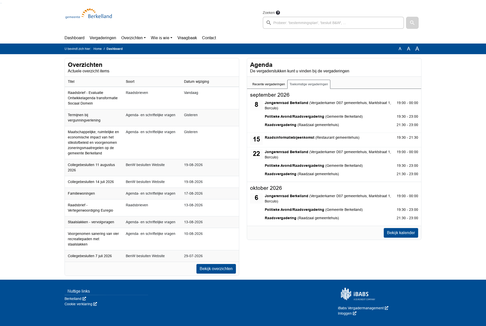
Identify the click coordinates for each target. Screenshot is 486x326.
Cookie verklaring (81, 304)
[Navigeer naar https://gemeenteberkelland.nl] (89, 19)
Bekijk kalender (401, 233)
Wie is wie (160, 38)
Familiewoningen (81, 193)
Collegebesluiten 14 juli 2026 (91, 182)
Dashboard (75, 38)
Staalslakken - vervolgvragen (91, 222)
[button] (412, 23)
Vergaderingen (103, 38)
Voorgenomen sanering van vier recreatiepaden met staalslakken (93, 239)
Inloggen (347, 313)
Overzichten (132, 38)
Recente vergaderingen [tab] (268, 84)
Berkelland (75, 299)
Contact (209, 38)
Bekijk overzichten (216, 269)
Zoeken (269, 13)
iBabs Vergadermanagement (363, 308)
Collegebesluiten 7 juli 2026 (90, 256)
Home (97, 49)
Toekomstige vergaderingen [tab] (309, 84)
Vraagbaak (187, 38)
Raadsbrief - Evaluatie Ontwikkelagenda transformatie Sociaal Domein (93, 98)
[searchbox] (333, 23)
